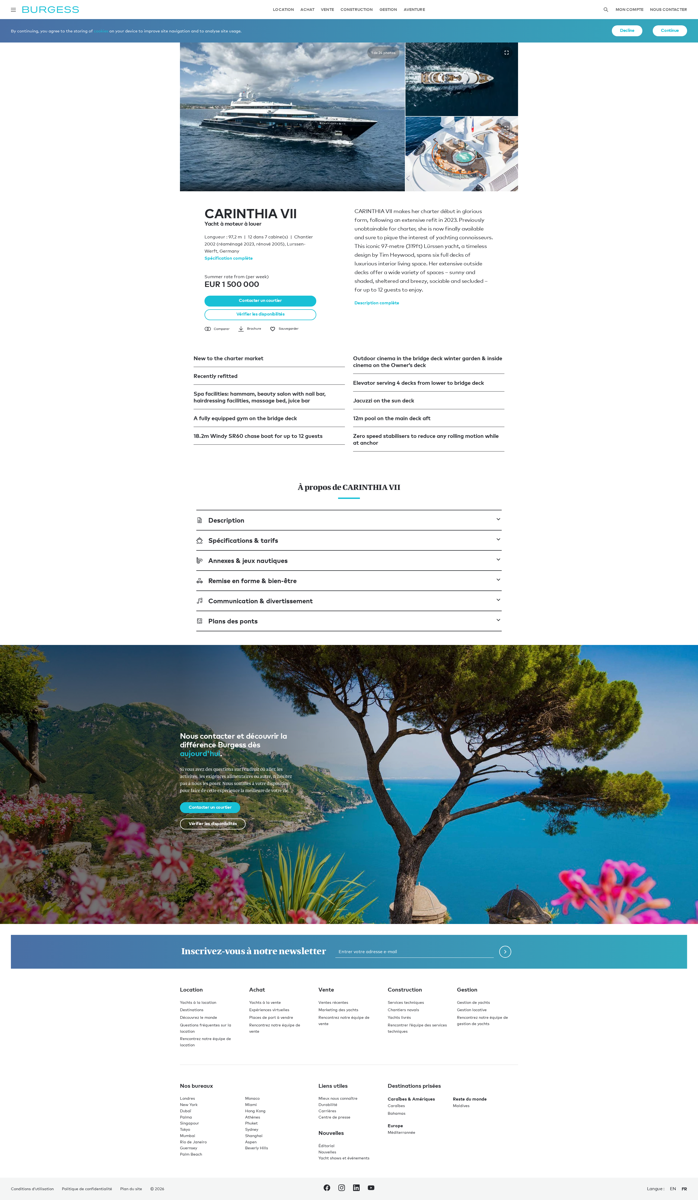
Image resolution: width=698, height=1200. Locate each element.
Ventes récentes (333, 1002)
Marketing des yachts (338, 1009)
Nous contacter (668, 9)
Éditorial (326, 1145)
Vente (327, 9)
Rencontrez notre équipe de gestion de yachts (482, 1020)
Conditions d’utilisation (32, 1188)
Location (283, 9)
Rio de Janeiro (193, 1142)
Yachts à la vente (265, 1002)
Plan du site (131, 1188)
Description (226, 520)
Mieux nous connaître (337, 1098)
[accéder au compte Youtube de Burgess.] (371, 1189)
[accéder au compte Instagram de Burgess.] (342, 1189)
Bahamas (396, 1113)
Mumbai (187, 1135)
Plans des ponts (233, 621)
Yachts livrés (399, 1017)
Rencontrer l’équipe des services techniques (417, 1028)
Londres (187, 1098)
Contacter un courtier (260, 300)
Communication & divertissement (260, 601)
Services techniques (406, 1002)
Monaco (252, 1098)
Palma (186, 1117)
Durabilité (327, 1104)
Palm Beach (191, 1154)
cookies (101, 30)
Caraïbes (396, 1105)
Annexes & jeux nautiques (248, 560)
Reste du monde (470, 1099)
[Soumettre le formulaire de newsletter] (505, 952)
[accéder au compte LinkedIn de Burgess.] (356, 1189)
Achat (307, 9)
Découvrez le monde (198, 1017)
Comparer (222, 329)
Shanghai (254, 1135)
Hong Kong (255, 1110)
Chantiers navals (403, 1009)
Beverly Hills (256, 1148)
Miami (251, 1104)
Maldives (461, 1105)
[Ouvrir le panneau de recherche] (606, 10)
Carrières (327, 1110)
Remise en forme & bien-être (252, 580)
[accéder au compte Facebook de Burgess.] (327, 1189)
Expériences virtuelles (269, 1009)
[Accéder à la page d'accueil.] (50, 9)
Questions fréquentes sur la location (205, 1028)
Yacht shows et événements (343, 1158)
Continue (670, 30)
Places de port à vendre (271, 1017)
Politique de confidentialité (87, 1188)
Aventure (414, 9)
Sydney (251, 1129)
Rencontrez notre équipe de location (205, 1041)
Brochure (254, 329)
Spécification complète (228, 258)
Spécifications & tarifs (243, 540)
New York (188, 1104)
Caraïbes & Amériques (411, 1099)
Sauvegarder (289, 329)
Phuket (251, 1123)
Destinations (191, 1009)
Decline (627, 30)
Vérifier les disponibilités (260, 314)
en (673, 1188)
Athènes (252, 1117)
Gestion (388, 9)
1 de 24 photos (383, 52)
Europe (395, 1125)
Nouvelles (327, 1152)
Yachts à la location (198, 1002)
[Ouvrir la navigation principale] (13, 9)
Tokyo (185, 1129)
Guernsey (188, 1148)
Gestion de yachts (473, 1002)
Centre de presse (334, 1117)
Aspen (251, 1142)
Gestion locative (472, 1009)
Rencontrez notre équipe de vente (274, 1028)
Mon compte (629, 9)
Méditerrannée (401, 1132)
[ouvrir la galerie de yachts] (507, 53)
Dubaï (185, 1110)
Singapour (189, 1123)
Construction (357, 9)
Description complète (376, 302)
